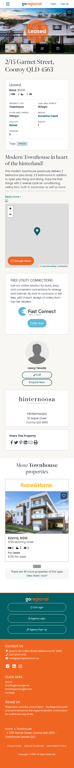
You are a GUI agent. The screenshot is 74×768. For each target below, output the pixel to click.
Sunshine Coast (48, 116)
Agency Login (37, 618)
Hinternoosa (37, 414)
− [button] (10, 214)
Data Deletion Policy (57, 746)
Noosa (13, 125)
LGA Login (37, 607)
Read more (12, 197)
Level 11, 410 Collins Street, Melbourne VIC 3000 (35, 651)
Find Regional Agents (17, 685)
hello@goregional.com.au (24, 658)
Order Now (37, 323)
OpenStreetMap (49, 266)
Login (53, 4)
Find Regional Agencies (18, 689)
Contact (9, 693)
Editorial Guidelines (33, 746)
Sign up (65, 4)
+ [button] (10, 208)
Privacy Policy (14, 746)
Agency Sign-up (38, 629)
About (8, 682)
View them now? (36, 576)
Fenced (22, 144)
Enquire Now (37, 382)
